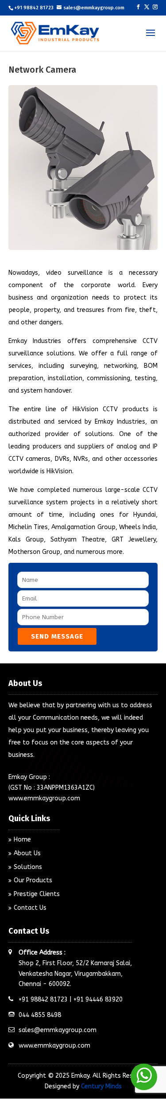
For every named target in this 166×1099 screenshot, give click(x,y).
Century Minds (101, 1086)
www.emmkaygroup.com (44, 798)
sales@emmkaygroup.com (58, 1030)
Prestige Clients (37, 894)
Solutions (28, 867)
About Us (27, 853)
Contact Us (30, 908)
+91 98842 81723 (34, 8)
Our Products (33, 880)
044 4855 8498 (40, 1015)
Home (22, 839)
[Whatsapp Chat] (144, 1077)
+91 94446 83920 (98, 999)
